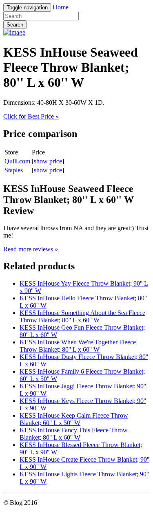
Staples (13, 170)
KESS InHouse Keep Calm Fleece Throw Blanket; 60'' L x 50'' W (74, 419)
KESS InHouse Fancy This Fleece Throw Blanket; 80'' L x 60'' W (74, 434)
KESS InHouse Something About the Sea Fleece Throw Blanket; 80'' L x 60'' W (82, 316)
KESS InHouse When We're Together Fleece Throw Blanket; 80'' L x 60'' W (78, 346)
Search (15, 25)
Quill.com (17, 161)
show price (48, 161)
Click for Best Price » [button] (31, 116)
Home (61, 7)
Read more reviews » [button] (30, 249)
